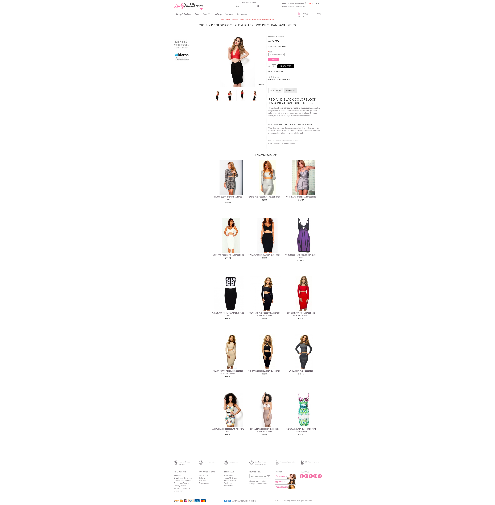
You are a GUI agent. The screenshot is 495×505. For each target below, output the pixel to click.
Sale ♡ (206, 14)
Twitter (306, 476)
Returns (202, 478)
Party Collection (183, 14)
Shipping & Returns (181, 483)
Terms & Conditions (182, 488)
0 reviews (271, 79)
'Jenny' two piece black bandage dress (264, 371)
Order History (230, 480)
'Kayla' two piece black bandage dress (264, 255)
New (197, 14)
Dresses (229, 14)
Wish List (228, 483)
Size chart (273, 60)
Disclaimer (178, 491)
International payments (183, 480)
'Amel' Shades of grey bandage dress (301, 197)
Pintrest (315, 476)
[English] (310, 3)
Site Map (202, 480)
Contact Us (203, 475)
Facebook (302, 476)
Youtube (320, 476)
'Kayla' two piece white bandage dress (228, 255)
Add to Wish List (277, 71)
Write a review (284, 79)
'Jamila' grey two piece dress (301, 371)
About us (177, 475)
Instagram (311, 476)
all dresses (235, 19)
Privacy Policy (179, 486)
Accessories (241, 14)
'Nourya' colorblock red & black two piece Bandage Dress (257, 19)
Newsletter (228, 486)
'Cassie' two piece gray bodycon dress (264, 197)
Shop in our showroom (183, 478)
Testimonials (204, 483)
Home (222, 19)
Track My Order (230, 478)
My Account (300, 7)
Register (291, 7)
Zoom (261, 85)
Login (284, 7)
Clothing (218, 14)
